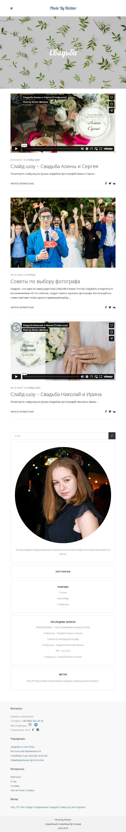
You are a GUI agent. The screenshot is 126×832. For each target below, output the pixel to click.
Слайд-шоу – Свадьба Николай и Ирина (56, 394)
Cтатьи (31, 275)
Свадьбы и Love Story (22, 746)
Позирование (55, 680)
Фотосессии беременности (25, 751)
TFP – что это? (63, 650)
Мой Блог (15, 777)
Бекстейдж (63, 598)
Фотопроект (91, 680)
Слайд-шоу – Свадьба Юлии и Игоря (63, 656)
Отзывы (14, 785)
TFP (33, 680)
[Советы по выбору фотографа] (63, 232)
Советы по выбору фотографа (45, 281)
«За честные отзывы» (22, 790)
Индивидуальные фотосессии (27, 760)
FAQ (29, 680)
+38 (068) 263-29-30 (32, 720)
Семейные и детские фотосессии (28, 755)
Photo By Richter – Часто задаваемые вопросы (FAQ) (63, 627)
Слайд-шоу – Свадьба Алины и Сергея (54, 166)
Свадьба (67, 680)
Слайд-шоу (33, 160)
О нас (13, 781)
